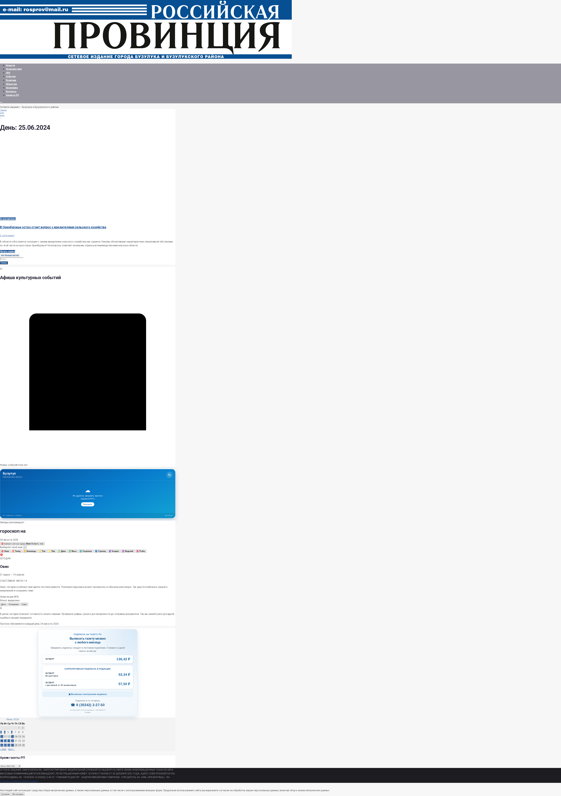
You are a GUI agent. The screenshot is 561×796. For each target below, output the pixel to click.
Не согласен (17, 794)
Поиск (4, 263)
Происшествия (14, 69)
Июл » (11, 749)
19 (8, 740)
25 (5, 745)
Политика (11, 80)
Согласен (5, 794)
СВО (8, 72)
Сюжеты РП (12, 95)
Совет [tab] (24, 604)
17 (1, 740)
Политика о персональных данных (19, 781)
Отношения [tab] (14, 604)
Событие (11, 76)
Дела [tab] (3, 604)
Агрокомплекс (8, 218)
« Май (3, 749)
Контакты (11, 91)
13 (12, 736)
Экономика (12, 87)
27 (12, 745)
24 (1, 745)
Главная (3, 110)
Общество (11, 84)
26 (8, 745)
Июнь (2, 115)
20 (12, 740)
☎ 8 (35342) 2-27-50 (88, 705)
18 (5, 740)
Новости (10, 65)
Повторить (87, 504)
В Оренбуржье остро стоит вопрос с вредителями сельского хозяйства (53, 227)
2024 (2, 113)
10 (1, 736)
